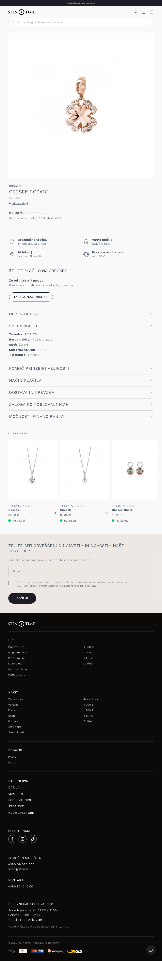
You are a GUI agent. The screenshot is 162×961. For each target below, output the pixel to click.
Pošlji (22, 598)
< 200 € (88, 652)
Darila (14, 787)
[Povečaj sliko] (147, 171)
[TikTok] (33, 839)
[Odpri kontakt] (151, 950)
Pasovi (12, 757)
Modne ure (15, 663)
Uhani (11, 715)
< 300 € (88, 646)
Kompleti (14, 721)
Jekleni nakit (91, 699)
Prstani (12, 710)
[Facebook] (12, 839)
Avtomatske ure (19, 669)
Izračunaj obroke (31, 297)
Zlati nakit (14, 726)
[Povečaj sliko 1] (81, 105)
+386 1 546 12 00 (20, 886)
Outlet (87, 663)
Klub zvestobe (21, 813)
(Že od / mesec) (37, 213)
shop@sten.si (18, 869)
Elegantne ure (17, 652)
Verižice (13, 704)
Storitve (16, 806)
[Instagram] (22, 839)
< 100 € (88, 658)
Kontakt (16, 880)
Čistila (12, 762)
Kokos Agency (52, 942)
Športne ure (16, 646)
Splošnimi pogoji (86, 582)
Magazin (15, 794)
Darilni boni (18, 781)
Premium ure (16, 658)
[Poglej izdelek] (54, 513)
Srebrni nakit (16, 732)
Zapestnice (16, 699)
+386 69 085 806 (21, 864)
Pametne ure (16, 674)
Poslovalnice (20, 800)
